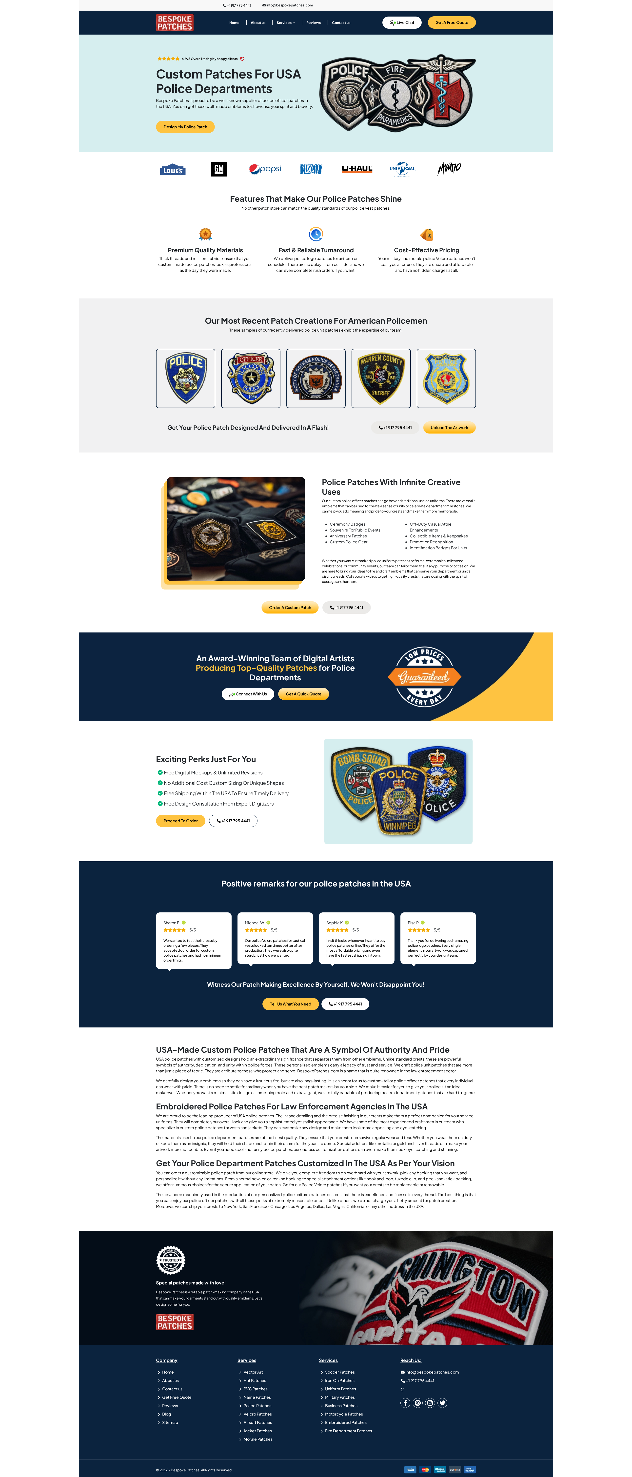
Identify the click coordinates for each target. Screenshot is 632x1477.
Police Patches (257, 1405)
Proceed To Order (181, 820)
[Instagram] (431, 1403)
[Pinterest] (419, 1403)
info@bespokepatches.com (289, 4)
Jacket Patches (257, 1430)
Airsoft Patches (257, 1422)
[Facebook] (406, 1403)
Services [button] (284, 22)
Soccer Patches (339, 1372)
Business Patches (340, 1405)
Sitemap (169, 1422)
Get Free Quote (176, 1397)
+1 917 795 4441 (239, 5)
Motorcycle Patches (343, 1414)
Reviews (313, 22)
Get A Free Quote (451, 22)
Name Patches (257, 1397)
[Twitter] (443, 1403)
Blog (166, 1414)
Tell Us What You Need (290, 1003)
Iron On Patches (339, 1380)
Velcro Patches (257, 1414)
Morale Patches (258, 1439)
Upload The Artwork (449, 427)
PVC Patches (255, 1388)
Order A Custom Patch (290, 607)
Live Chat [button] (405, 22)
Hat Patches (254, 1380)
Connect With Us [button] (251, 693)
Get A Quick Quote (303, 693)
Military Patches (339, 1397)
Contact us (341, 22)
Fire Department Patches (348, 1430)
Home (234, 22)
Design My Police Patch (185, 126)
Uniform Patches (340, 1388)
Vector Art (253, 1372)
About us (258, 22)
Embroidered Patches (345, 1422)
